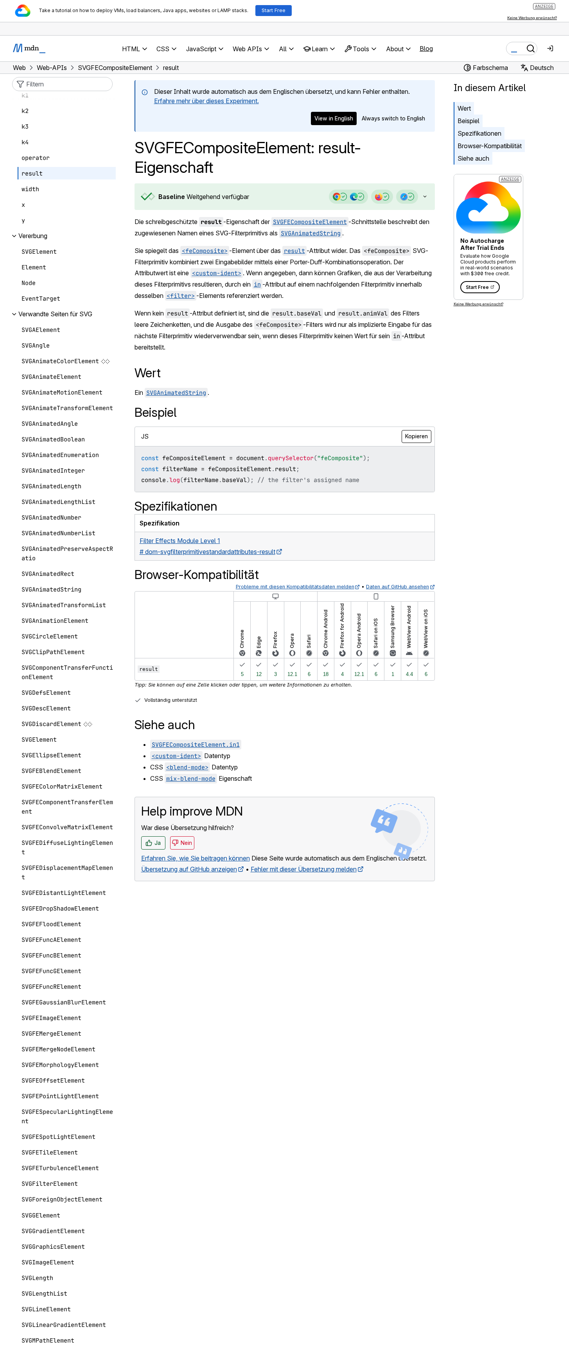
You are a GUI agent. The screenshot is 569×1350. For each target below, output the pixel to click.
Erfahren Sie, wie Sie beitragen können (195, 858)
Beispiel (468, 121)
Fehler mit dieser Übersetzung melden (304, 869)
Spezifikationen (479, 133)
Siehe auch (473, 158)
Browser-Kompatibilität (490, 146)
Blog (426, 48)
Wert (464, 108)
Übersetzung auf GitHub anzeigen (189, 869)
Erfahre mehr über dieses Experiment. (206, 101)
